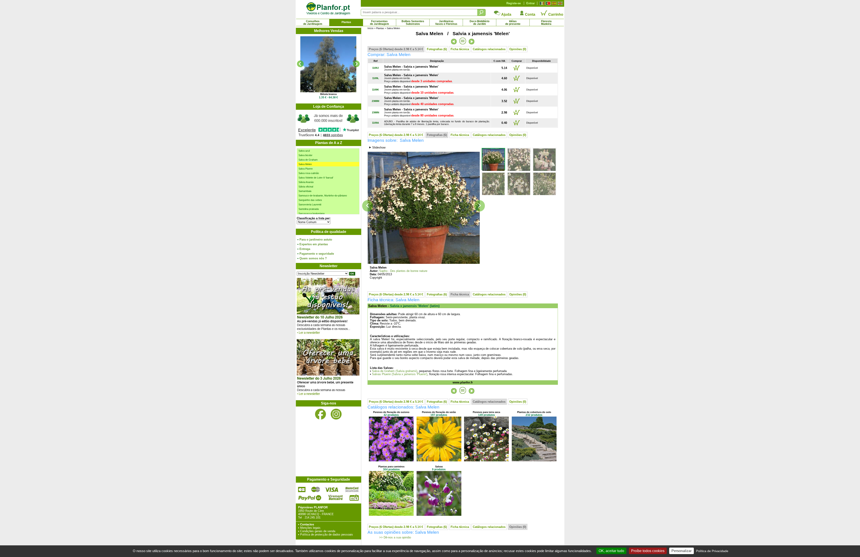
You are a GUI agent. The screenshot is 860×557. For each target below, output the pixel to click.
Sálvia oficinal (306, 186)
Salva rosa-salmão (309, 173)
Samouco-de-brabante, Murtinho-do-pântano (323, 195)
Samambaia (305, 191)
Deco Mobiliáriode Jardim (479, 23)
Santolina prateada (309, 209)
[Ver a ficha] (328, 64)
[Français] (541, 3)
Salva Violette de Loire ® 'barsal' (316, 177)
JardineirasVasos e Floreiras (446, 23)
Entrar (530, 3)
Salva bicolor (305, 155)
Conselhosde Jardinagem (312, 23)
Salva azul (304, 150)
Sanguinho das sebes (310, 200)
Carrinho (555, 14)
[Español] (553, 3)
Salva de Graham (308, 159)
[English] (560, 3)
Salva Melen (305, 164)
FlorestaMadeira (546, 23)
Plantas (346, 22)
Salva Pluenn (306, 168)
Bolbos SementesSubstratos (413, 23)
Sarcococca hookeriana (312, 213)
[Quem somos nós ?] (328, 125)
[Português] (547, 3)
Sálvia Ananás (306, 182)
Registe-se (513, 3)
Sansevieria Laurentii (310, 204)
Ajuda (506, 14)
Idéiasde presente (512, 23)
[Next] (356, 63)
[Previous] (300, 63)
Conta (529, 14)
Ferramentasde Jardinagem (379, 23)
